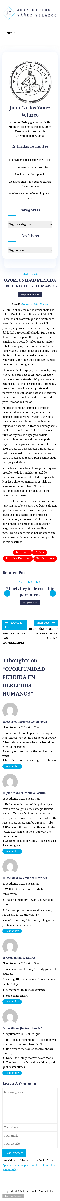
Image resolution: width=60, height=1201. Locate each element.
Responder (12, 766)
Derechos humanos (18, 558)
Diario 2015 (30, 273)
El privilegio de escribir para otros (30, 159)
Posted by (30, 304)
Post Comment (14, 1152)
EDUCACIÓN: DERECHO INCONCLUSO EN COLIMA (42, 633)
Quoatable (17, 1196)
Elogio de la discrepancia (30, 174)
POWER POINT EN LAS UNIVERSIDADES (14, 638)
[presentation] (7, 593)
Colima (39, 552)
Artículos (26, 582)
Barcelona (22, 552)
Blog (37, 582)
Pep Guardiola (45, 558)
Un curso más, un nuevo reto (30, 167)
